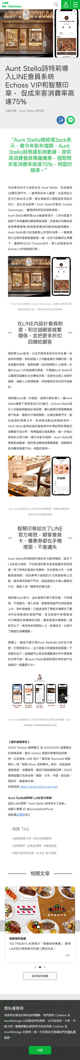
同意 (40, 1050)
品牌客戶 (19, 846)
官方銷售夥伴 (43, 838)
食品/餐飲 (35, 846)
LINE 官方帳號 (47, 853)
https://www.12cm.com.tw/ (39, 787)
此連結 (20, 815)
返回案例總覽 (40, 976)
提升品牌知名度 (24, 853)
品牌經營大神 (22, 838)
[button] (35, 967)
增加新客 (51, 846)
